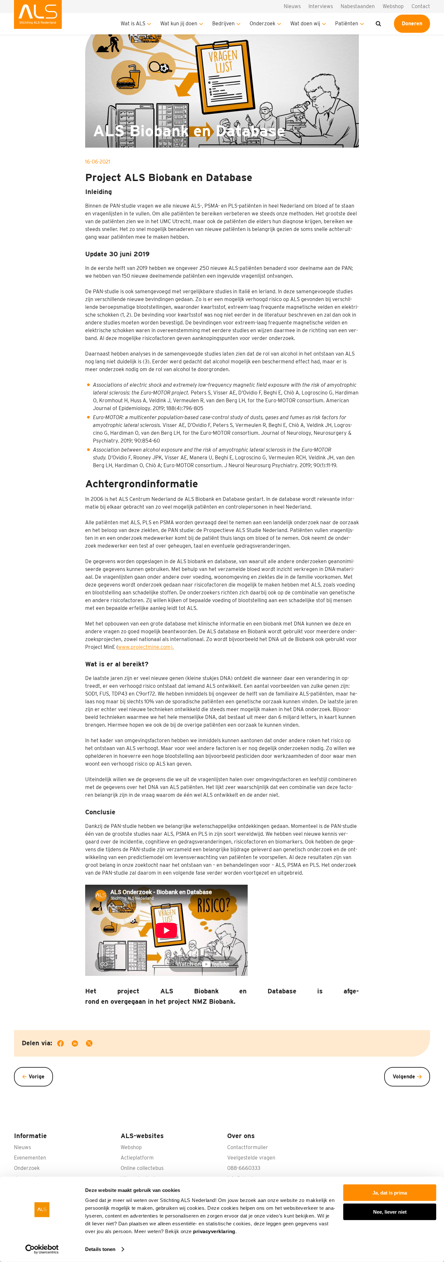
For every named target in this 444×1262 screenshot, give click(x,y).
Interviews (320, 6)
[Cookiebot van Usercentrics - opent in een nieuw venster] (42, 1249)
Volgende (404, 1077)
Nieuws (292, 6)
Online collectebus (142, 1168)
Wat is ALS (133, 23)
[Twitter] (93, 1044)
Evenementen (30, 1158)
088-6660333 (243, 1168)
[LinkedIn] (79, 1044)
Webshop (393, 6)
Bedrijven (223, 23)
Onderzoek (262, 23)
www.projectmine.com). (146, 647)
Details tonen (100, 1249)
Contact (420, 6)
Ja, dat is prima (389, 1192)
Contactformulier (247, 1147)
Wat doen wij (305, 23)
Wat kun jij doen (178, 23)
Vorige (37, 1077)
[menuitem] (38, 17)
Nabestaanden (358, 6)
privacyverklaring (214, 1231)
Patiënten (346, 23)
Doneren (412, 23)
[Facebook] (64, 1044)
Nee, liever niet (390, 1211)
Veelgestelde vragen (251, 1158)
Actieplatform (137, 1158)
